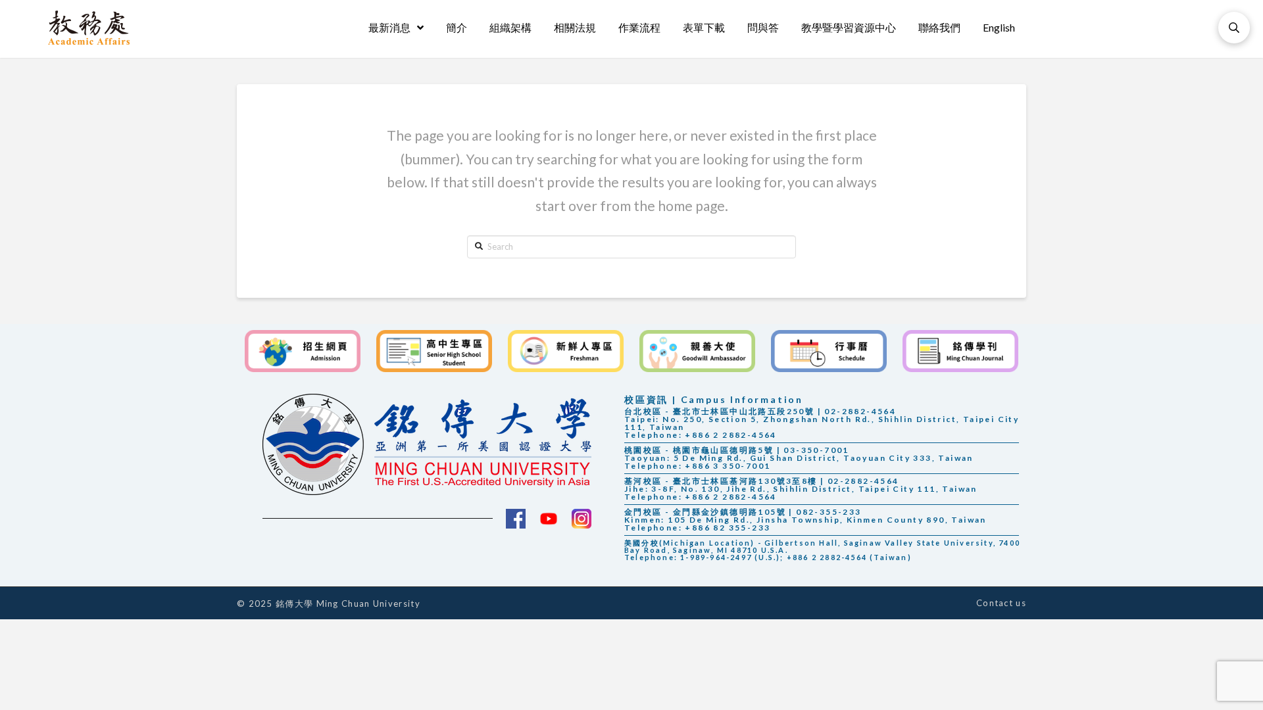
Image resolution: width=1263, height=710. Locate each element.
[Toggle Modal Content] (1234, 27)
